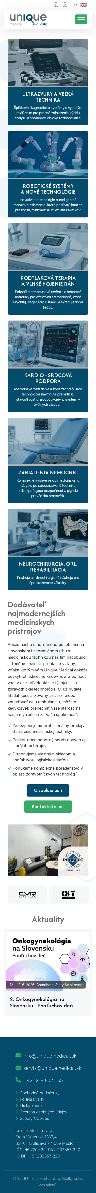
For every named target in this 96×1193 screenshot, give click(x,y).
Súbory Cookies (34, 1118)
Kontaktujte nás (48, 806)
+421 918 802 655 (43, 1080)
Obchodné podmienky (40, 1092)
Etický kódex (31, 1105)
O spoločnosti (48, 790)
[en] (86, 5)
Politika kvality (32, 1099)
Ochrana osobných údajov (43, 1111)
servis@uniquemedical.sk (52, 1068)
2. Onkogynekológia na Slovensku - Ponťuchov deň (41, 1002)
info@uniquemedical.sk (49, 1056)
